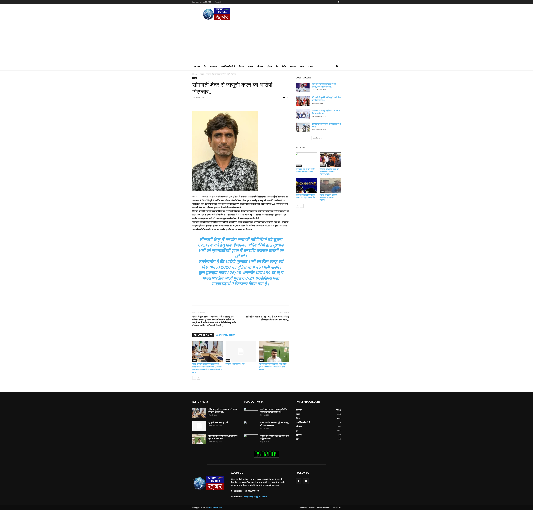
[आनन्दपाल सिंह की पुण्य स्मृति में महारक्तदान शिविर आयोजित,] (306, 159)
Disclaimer (302, 507)
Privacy (312, 507)
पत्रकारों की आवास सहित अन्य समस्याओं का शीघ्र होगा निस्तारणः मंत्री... (329, 171)
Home (197, 66)
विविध (284, 66)
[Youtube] (338, 2)
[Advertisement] (266, 42)
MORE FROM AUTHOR (225, 335)
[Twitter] (218, 103)
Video (311, 66)
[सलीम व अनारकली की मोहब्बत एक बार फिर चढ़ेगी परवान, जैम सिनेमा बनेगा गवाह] (306, 185)
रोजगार (241, 66)
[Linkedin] (237, 103)
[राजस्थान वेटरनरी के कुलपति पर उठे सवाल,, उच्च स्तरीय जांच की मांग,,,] (303, 87)
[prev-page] (194, 378)
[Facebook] (334, 2)
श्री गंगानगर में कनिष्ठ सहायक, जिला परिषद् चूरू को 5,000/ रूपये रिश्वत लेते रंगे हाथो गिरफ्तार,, (272, 367)
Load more (317, 138)
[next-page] (198, 378)
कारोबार (250, 66)
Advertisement (323, 507)
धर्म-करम (260, 66)
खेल (277, 66)
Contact (218, 2)
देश (205, 66)
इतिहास (269, 66)
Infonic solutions (215, 507)
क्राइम (302, 66)
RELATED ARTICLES (203, 335)
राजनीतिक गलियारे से (228, 66)
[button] (337, 66)
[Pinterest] (224, 103)
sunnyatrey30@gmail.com (254, 496)
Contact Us (336, 507)
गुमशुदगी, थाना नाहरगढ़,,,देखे (235, 364)
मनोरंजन (293, 66)
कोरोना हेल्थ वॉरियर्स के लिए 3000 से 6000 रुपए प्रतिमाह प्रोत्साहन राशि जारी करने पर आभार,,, (267, 318)
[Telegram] (250, 103)
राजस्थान (213, 66)
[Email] (243, 103)
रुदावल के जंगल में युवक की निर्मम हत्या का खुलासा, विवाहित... (328, 197)
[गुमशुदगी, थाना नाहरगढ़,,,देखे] (241, 351)
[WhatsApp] (230, 103)
